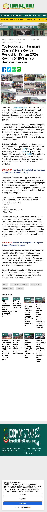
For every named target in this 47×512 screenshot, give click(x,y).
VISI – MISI (37, 451)
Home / (4, 39)
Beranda (5, 15)
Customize (22, 494)
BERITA (14, 39)
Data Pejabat (17, 15)
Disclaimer (28, 451)
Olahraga (37, 39)
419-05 (29, 154)
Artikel (9, 39)
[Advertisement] (23, 393)
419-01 (24, 149)
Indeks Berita (36, 449)
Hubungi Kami (29, 453)
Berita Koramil (35, 284)
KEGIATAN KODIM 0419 (25, 39)
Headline (19, 288)
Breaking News (8, 288)
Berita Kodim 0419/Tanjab (19, 284)
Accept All (23, 503)
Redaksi (27, 449)
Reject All (23, 499)
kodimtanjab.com (20, 108)
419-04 (25, 152)
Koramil (36, 15)
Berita (28, 15)
